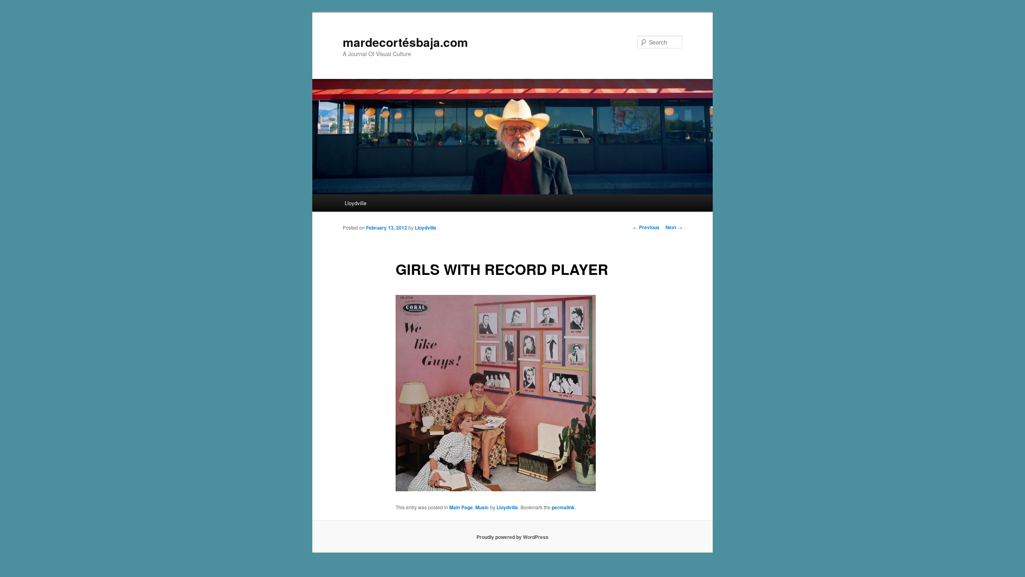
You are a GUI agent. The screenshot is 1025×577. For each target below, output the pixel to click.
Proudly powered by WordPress (512, 537)
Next (673, 227)
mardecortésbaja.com (405, 41)
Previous (646, 227)
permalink (563, 507)
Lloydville (355, 203)
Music (482, 507)
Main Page (461, 507)
